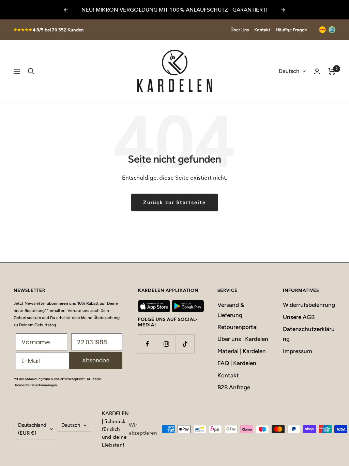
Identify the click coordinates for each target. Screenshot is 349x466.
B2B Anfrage (233, 387)
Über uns (239, 29)
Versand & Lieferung (230, 309)
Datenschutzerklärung (309, 334)
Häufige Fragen (291, 29)
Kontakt (262, 29)
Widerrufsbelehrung (309, 304)
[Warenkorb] (331, 71)
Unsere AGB (299, 317)
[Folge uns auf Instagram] (166, 343)
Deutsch (289, 71)
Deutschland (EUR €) (32, 429)
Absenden (95, 360)
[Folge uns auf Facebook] (147, 343)
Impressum (297, 351)
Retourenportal (237, 327)
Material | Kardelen (241, 351)
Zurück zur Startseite (174, 202)
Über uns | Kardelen (242, 338)
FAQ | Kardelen (236, 363)
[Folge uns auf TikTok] (185, 343)
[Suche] (31, 71)
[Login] (317, 71)
